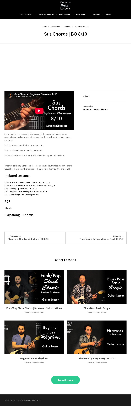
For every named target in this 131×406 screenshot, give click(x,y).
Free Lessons (55, 26)
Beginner (67, 26)
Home (44, 26)
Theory (104, 109)
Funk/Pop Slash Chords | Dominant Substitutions (34, 308)
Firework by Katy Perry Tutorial (97, 358)
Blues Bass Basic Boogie (97, 308)
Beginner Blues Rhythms (34, 358)
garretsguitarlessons (35, 312)
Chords (8, 208)
